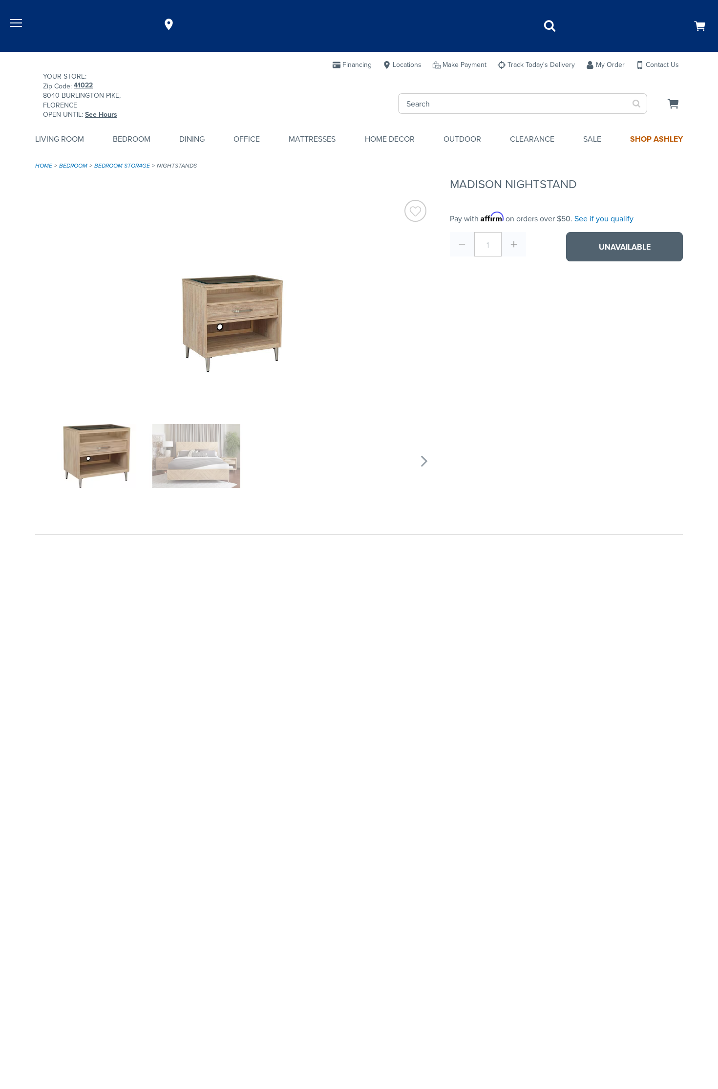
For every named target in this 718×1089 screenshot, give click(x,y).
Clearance (532, 139)
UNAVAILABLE (625, 247)
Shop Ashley (656, 139)
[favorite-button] (415, 212)
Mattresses (312, 139)
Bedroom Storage (122, 165)
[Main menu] (17, 24)
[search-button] (636, 103)
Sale (592, 139)
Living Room (59, 139)
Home (43, 165)
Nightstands (177, 165)
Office (246, 139)
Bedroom (131, 139)
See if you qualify (604, 218)
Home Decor (390, 139)
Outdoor (462, 139)
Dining (192, 139)
